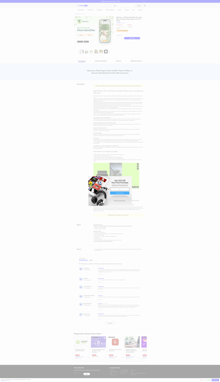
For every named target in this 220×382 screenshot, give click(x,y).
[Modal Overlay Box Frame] (110, 191)
